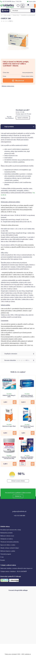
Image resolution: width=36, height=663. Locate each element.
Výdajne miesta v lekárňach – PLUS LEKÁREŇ (13, 571)
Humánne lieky (16, 15)
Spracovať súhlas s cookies (7, 545)
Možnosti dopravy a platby (7, 551)
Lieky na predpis (7, 15)
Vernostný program (5, 554)
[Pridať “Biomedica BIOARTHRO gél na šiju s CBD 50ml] (32, 464)
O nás (2, 557)
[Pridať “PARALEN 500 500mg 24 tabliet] (14, 402)
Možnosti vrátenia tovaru (8, 86)
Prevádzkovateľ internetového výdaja (10, 529)
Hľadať (33, 10)
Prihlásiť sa (18, 496)
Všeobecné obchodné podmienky (9, 542)
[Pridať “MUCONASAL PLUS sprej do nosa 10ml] (32, 433)
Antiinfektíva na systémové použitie (28, 15)
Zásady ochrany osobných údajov (9, 548)
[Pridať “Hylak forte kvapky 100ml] (14, 433)
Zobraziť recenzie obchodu (18, 481)
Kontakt (2, 560)
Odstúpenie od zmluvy (6, 539)
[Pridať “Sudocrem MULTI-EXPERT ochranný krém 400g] (14, 464)
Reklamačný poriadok (6, 532)
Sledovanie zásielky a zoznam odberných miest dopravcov (16, 568)
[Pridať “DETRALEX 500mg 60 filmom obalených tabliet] (32, 402)
